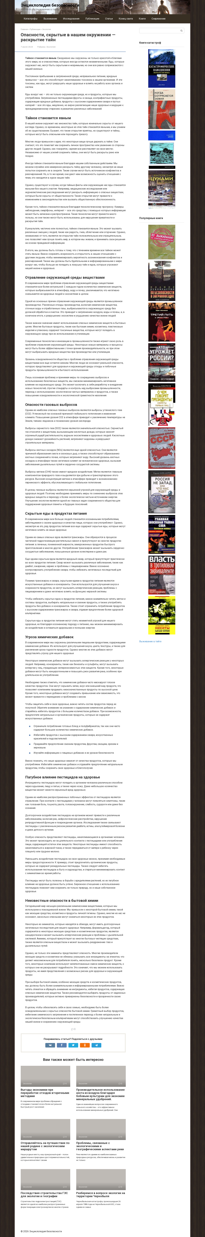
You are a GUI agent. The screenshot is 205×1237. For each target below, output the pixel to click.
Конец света (126, 18)
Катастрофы (31, 18)
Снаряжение (159, 18)
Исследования (71, 18)
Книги (142, 18)
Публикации (92, 18)
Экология (51, 47)
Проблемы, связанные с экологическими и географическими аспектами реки (100, 1146)
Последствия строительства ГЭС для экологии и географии (44, 1194)
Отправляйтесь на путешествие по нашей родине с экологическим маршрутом (45, 1146)
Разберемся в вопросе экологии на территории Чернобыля (100, 1194)
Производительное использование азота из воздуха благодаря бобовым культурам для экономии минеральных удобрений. (100, 1094)
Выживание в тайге (150, 641)
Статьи (109, 18)
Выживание (50, 18)
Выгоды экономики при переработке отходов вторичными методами (45, 1093)
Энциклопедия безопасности (50, 5)
